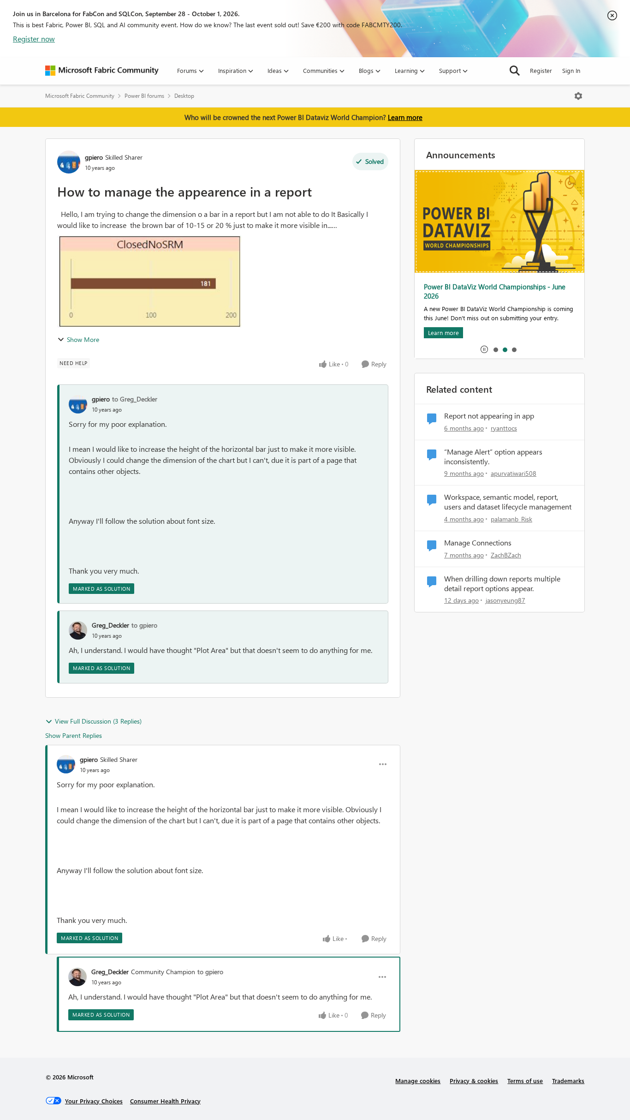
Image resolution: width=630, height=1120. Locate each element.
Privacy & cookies (474, 1080)
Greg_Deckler (110, 625)
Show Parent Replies (73, 735)
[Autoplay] (484, 349)
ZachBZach (506, 555)
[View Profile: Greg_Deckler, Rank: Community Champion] (77, 977)
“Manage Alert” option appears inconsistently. (493, 456)
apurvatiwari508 (513, 473)
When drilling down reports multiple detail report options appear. (502, 583)
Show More (83, 339)
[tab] (495, 349)
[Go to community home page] (102, 71)
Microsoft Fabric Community (79, 95)
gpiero (94, 157)
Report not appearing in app (489, 415)
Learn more (405, 117)
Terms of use (525, 1080)
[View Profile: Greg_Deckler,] (78, 630)
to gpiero (144, 625)
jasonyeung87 (505, 600)
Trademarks (568, 1080)
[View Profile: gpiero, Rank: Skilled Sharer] (68, 162)
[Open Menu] (578, 96)
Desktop (184, 95)
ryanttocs (504, 428)
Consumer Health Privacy (165, 1101)
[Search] (514, 70)
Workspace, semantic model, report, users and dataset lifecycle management (507, 501)
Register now (34, 38)
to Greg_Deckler (134, 399)
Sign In (571, 70)
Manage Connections (477, 542)
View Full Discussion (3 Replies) (98, 721)
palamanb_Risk (511, 519)
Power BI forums (144, 95)
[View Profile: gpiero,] (78, 404)
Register (541, 70)
